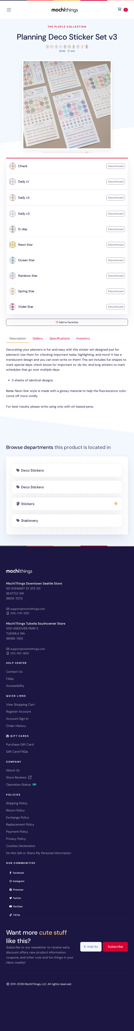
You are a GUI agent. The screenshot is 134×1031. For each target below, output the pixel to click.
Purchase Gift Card (20, 744)
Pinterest (19, 889)
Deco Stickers (32, 470)
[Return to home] (65, 9)
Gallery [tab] (38, 338)
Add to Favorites (68, 322)
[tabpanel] (67, 378)
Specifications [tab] (60, 338)
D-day (22, 229)
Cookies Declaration (20, 846)
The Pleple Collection (67, 26)
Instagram (19, 881)
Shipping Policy (17, 803)
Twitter (18, 898)
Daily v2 (23, 198)
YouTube (18, 906)
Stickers (27, 504)
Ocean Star (26, 260)
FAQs (10, 679)
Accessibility (15, 686)
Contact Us (14, 672)
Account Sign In (17, 719)
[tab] (42, 152)
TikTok (17, 915)
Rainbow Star (28, 276)
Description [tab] (17, 338)
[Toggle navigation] (9, 9)
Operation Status (19, 784)
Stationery (29, 520)
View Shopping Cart (20, 704)
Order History (16, 726)
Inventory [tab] (83, 338)
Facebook (19, 872)
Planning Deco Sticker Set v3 (67, 37)
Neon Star (25, 245)
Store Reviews (16, 777)
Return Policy (15, 810)
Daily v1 (23, 182)
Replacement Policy (20, 824)
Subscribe (118, 946)
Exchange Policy (17, 817)
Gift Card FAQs (17, 752)
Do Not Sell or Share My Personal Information (38, 853)
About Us (13, 770)
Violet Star (25, 307)
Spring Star (26, 291)
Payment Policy (17, 832)
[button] (67, 105)
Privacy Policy (16, 839)
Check (22, 166)
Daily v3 (24, 214)
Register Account (18, 711)
